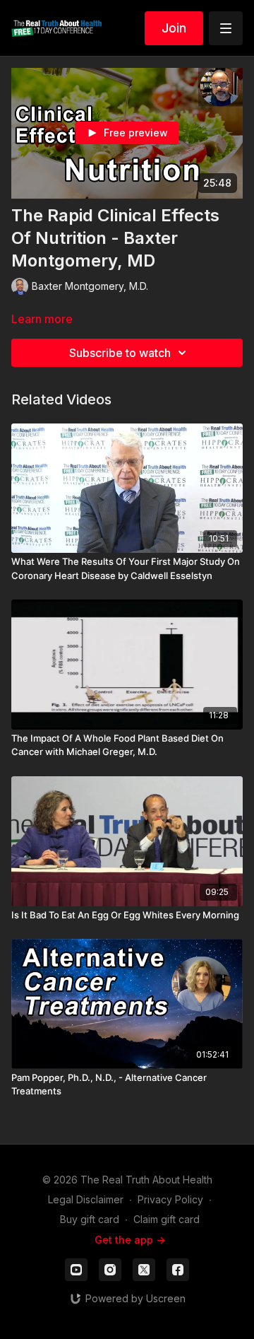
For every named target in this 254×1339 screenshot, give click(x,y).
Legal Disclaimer (85, 1199)
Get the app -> (130, 1240)
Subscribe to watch (120, 353)
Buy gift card (89, 1219)
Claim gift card (166, 1219)
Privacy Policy (170, 1199)
